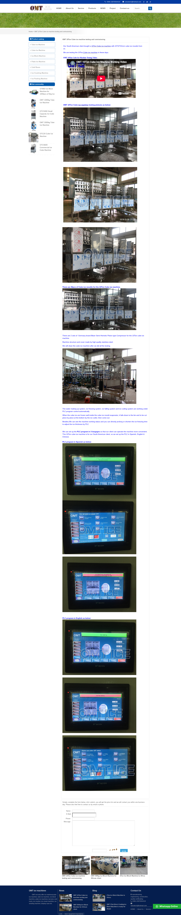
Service (81, 8)
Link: (60, 914)
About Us (70, 8)
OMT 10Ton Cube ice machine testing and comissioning (53, 31)
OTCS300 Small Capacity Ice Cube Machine (47, 113)
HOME (58, 8)
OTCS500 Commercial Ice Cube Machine (46, 147)
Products (92, 8)
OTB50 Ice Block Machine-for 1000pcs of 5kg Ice (47, 91)
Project (113, 8)
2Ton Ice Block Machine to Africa (132, 876)
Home (31, 31)
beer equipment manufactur (74, 914)
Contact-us (124, 8)
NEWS (102, 8)
